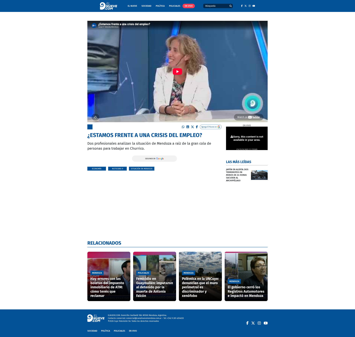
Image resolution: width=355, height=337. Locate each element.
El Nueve (132, 6)
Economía (96, 169)
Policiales (174, 6)
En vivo (189, 6)
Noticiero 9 (117, 169)
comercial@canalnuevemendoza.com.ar (143, 318)
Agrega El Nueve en (209, 127)
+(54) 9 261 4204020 (175, 318)
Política (160, 6)
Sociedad (146, 6)
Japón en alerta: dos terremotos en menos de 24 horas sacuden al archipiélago (237, 175)
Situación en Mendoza (141, 169)
